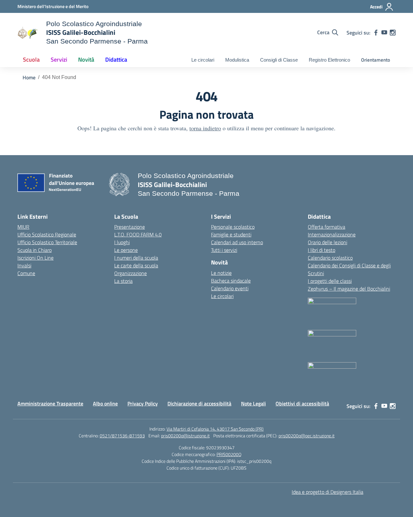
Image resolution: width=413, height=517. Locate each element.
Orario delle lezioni (327, 242)
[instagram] (393, 32)
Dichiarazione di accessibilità (199, 403)
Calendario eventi (229, 288)
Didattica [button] (116, 59)
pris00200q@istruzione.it (185, 435)
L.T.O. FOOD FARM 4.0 (138, 234)
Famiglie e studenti (231, 234)
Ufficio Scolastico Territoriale (47, 242)
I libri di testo (321, 250)
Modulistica (237, 60)
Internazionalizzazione (332, 234)
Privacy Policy (142, 403)
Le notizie (221, 273)
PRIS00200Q (229, 454)
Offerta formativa (326, 227)
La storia (123, 281)
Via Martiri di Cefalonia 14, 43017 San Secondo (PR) (215, 428)
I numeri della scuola (136, 258)
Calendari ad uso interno (237, 242)
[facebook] (376, 32)
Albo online (105, 403)
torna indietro (205, 128)
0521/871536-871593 (122, 435)
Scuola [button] (31, 59)
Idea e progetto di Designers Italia (327, 492)
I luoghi (122, 242)
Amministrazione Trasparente (50, 403)
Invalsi (24, 265)
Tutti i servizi (224, 250)
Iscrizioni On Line (35, 258)
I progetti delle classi (330, 281)
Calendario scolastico (330, 258)
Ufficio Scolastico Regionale (46, 234)
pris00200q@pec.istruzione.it (306, 435)
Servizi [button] (59, 59)
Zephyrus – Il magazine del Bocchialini (349, 289)
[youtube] (384, 32)
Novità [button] (86, 59)
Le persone (126, 250)
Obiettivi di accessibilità (302, 403)
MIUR (23, 227)
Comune (26, 273)
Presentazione (129, 227)
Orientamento (375, 60)
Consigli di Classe (279, 60)
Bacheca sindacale (231, 280)
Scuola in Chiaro (34, 250)
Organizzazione (130, 273)
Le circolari (202, 60)
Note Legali (253, 403)
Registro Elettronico (329, 60)
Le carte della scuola (136, 265)
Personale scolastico (233, 227)
